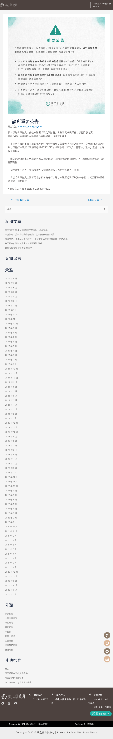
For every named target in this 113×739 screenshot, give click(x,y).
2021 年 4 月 (11, 554)
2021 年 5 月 (11, 549)
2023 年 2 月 (11, 468)
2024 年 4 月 (11, 405)
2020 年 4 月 (11, 585)
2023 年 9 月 (11, 436)
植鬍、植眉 (10, 636)
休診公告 (9, 613)
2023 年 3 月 (11, 463)
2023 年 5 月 (11, 454)
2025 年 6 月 (11, 341)
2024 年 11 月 (11, 373)
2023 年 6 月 (11, 450)
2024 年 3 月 (11, 409)
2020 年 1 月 (11, 594)
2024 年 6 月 (11, 396)
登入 (7, 669)
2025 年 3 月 (11, 355)
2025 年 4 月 (11, 351)
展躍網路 (91, 724)
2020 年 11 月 (11, 576)
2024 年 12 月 (11, 369)
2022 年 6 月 (11, 499)
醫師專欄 (9, 650)
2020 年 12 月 (11, 572)
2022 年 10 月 (11, 486)
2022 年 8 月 (11, 495)
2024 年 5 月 (11, 400)
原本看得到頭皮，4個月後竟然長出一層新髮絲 (26, 230)
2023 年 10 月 (11, 432)
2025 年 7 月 (11, 337)
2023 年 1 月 (11, 472)
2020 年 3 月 (11, 590)
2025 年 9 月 (11, 328)
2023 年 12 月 (11, 423)
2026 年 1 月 (11, 310)
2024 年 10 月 (11, 378)
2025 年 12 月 (11, 314)
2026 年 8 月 (11, 278)
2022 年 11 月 (11, 481)
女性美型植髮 (11, 618)
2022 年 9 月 (11, 490)
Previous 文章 (20, 199)
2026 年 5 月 (11, 292)
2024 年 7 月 (11, 391)
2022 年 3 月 (11, 513)
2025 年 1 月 (11, 364)
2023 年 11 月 (11, 427)
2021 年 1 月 (10, 567)
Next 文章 (95, 199)
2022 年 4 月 (11, 508)
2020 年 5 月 (11, 581)
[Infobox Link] (39, 697)
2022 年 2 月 (11, 518)
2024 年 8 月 (11, 387)
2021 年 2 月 (11, 563)
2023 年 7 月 (11, 445)
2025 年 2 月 (11, 360)
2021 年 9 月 (11, 536)
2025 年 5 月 (11, 346)
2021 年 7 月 (11, 540)
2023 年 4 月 (11, 459)
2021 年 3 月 (11, 558)
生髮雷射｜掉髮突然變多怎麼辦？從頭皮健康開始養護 (29, 234)
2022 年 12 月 (11, 477)
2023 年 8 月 (11, 441)
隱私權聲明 (43, 724)
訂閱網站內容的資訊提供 (16, 673)
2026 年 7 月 (11, 283)
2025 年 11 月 (11, 319)
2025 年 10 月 (11, 323)
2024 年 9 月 (11, 382)
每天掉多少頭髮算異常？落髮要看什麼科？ (24, 243)
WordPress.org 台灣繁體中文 (18, 682)
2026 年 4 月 (11, 296)
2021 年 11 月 (11, 531)
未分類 (8, 631)
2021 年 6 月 (11, 545)
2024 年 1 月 (11, 418)
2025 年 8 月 (11, 333)
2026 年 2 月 (11, 305)
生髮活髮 (9, 640)
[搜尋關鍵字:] (56, 209)
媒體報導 (9, 622)
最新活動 (12, 126)
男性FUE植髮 (11, 645)
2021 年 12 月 (11, 527)
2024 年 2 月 (11, 414)
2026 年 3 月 (11, 301)
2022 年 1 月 (11, 522)
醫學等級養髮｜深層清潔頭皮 (18, 248)
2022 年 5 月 (11, 504)
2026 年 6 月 (11, 287)
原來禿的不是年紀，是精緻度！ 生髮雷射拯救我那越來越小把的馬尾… (37, 239)
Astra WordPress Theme (84, 732)
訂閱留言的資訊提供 (14, 678)
